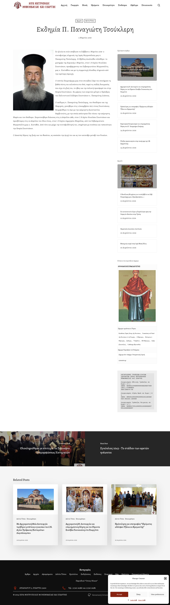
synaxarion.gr (122, 360)
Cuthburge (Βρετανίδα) (134, 344)
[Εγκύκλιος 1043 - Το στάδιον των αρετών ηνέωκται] (127, 448)
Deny (138, 594)
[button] (165, 578)
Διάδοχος (129, 341)
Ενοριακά (108, 574)
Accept (119, 594)
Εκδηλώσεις (86, 574)
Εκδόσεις (97, 574)
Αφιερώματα (47, 574)
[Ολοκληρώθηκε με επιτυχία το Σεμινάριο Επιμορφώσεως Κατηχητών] (42, 448)
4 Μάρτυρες (140, 337)
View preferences (157, 594)
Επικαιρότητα (31, 519)
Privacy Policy (141, 600)
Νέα (117, 574)
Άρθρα (27, 574)
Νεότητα (125, 574)
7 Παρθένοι (136, 341)
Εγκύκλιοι (73, 574)
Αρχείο (79, 21)
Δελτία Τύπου (89, 21)
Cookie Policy (133, 600)
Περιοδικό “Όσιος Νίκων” (87, 580)
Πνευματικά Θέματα (140, 574)
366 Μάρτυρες (145, 341)
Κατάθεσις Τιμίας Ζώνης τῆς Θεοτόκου (130, 333)
